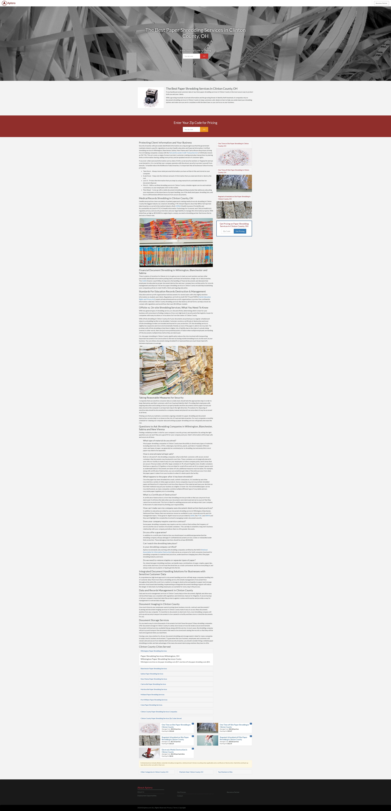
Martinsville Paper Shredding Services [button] (154, 689)
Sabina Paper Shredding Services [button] (152, 674)
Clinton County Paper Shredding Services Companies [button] (159, 712)
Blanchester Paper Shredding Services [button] (154, 668)
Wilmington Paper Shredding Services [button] (154, 651)
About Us (140, 792)
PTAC (200, 516)
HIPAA (178, 206)
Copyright (182, 808)
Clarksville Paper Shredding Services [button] (153, 684)
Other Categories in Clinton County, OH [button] (154, 772)
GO (204, 56)
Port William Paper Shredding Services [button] (154, 700)
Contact (180, 796)
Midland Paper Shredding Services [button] (152, 694)
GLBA (144, 281)
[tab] (176, 651)
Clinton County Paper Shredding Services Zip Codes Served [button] (161, 718)
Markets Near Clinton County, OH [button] (191, 772)
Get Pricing (240, 231)
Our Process (181, 792)
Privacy (169, 808)
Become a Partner (381, 3)
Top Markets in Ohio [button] (225, 772)
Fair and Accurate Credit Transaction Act (183, 153)
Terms (175, 808)
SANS (193, 516)
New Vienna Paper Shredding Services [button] (154, 679)
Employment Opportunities (147, 796)
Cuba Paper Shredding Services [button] (151, 705)
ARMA (207, 516)
